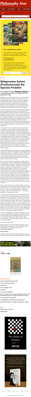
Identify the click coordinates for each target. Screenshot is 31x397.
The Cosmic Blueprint (6, 292)
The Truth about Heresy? (7, 283)
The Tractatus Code (6, 287)
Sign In (3, 12)
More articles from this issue (15, 273)
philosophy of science (6, 309)
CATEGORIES (11, 9)
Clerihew (2, 290)
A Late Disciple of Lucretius (8, 297)
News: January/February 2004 (9, 281)
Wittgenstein (3, 311)
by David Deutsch (12, 300)
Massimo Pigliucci (21, 91)
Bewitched (3, 285)
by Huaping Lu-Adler (14, 302)
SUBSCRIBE (26, 9)
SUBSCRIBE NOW (8, 59)
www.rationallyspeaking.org (6, 229)
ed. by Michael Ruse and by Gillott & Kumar (15, 294)
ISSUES (3, 9)
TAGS (19, 9)
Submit (24, 72)
